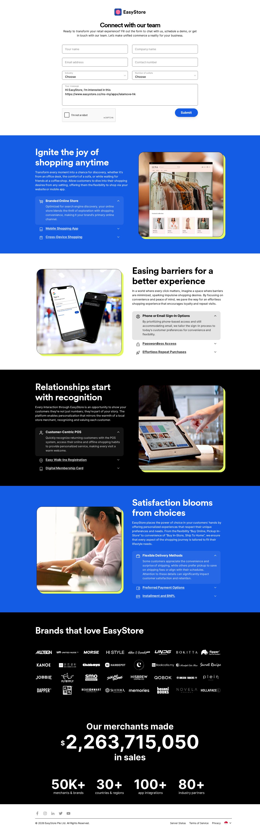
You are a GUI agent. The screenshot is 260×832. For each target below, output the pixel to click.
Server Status (178, 823)
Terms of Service (199, 823)
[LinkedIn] (53, 813)
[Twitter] (61, 813)
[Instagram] (45, 813)
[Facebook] (37, 813)
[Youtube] (68, 813)
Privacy (216, 823)
